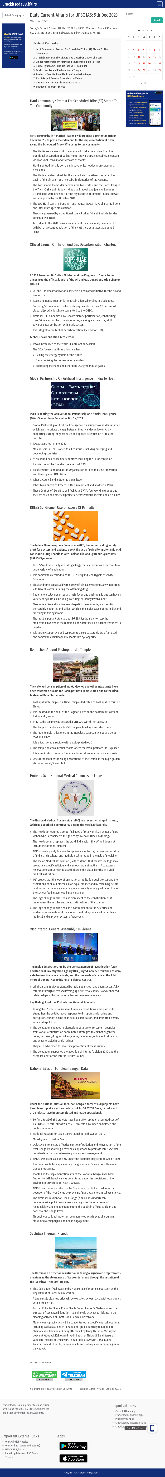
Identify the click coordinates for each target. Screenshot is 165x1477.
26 (144, 70)
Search (129, 13)
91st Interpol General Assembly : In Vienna (59, 78)
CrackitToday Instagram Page (130, 1422)
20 (149, 63)
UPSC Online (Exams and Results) (22, 1445)
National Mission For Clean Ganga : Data (58, 82)
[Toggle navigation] (160, 4)
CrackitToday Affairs (19, 4)
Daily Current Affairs (42, 1362)
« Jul (143, 83)
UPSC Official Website (16, 1441)
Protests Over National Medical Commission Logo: (63, 74)
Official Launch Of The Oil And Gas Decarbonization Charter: (69, 57)
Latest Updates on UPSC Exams (21, 1453)
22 (160, 63)
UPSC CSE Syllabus (15, 1449)
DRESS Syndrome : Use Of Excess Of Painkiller (61, 66)
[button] (152, 1425)
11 (139, 56)
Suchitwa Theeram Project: (50, 86)
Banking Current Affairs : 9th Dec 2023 (99, 1388)
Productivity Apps (124, 1418)
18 (138, 63)
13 (149, 56)
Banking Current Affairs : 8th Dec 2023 (52, 1388)
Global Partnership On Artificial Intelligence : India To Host (68, 61)
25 (138, 70)
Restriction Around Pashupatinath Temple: (59, 70)
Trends (9, 1457)
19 (144, 63)
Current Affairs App (125, 1411)
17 (133, 63)
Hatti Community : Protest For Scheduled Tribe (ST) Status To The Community (71, 51)
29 (159, 70)
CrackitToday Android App (129, 1415)
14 (154, 56)
